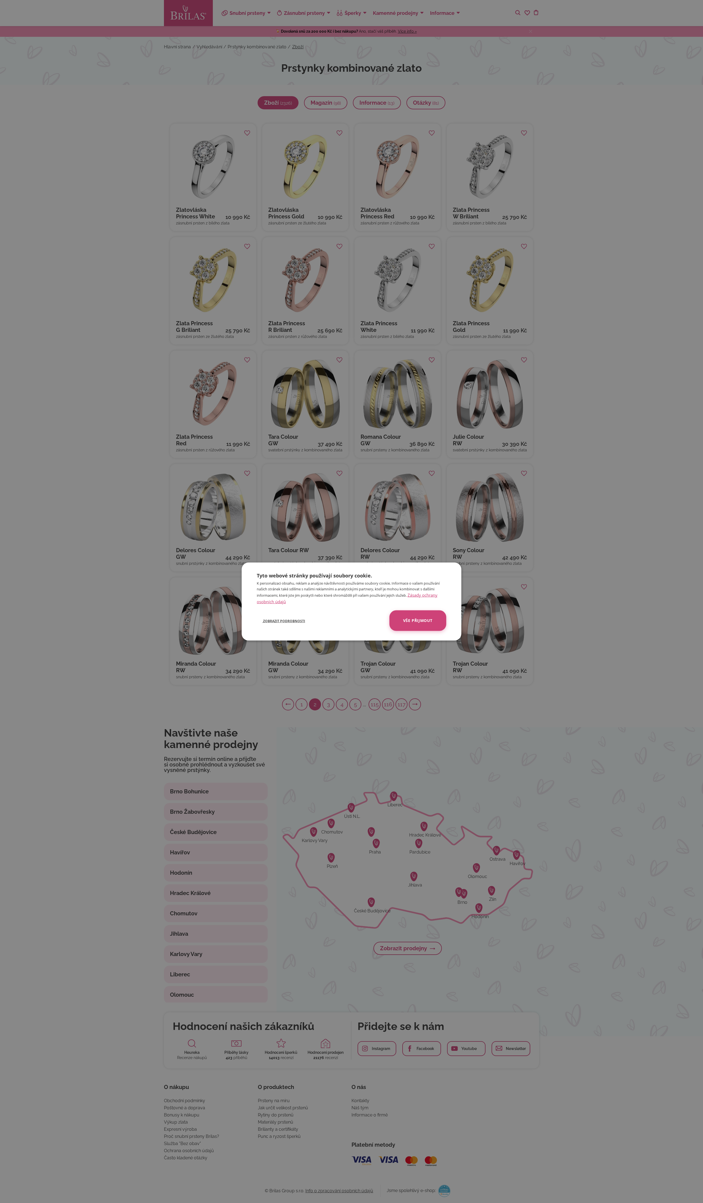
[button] (281, 620)
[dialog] (351, 601)
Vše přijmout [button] (418, 620)
